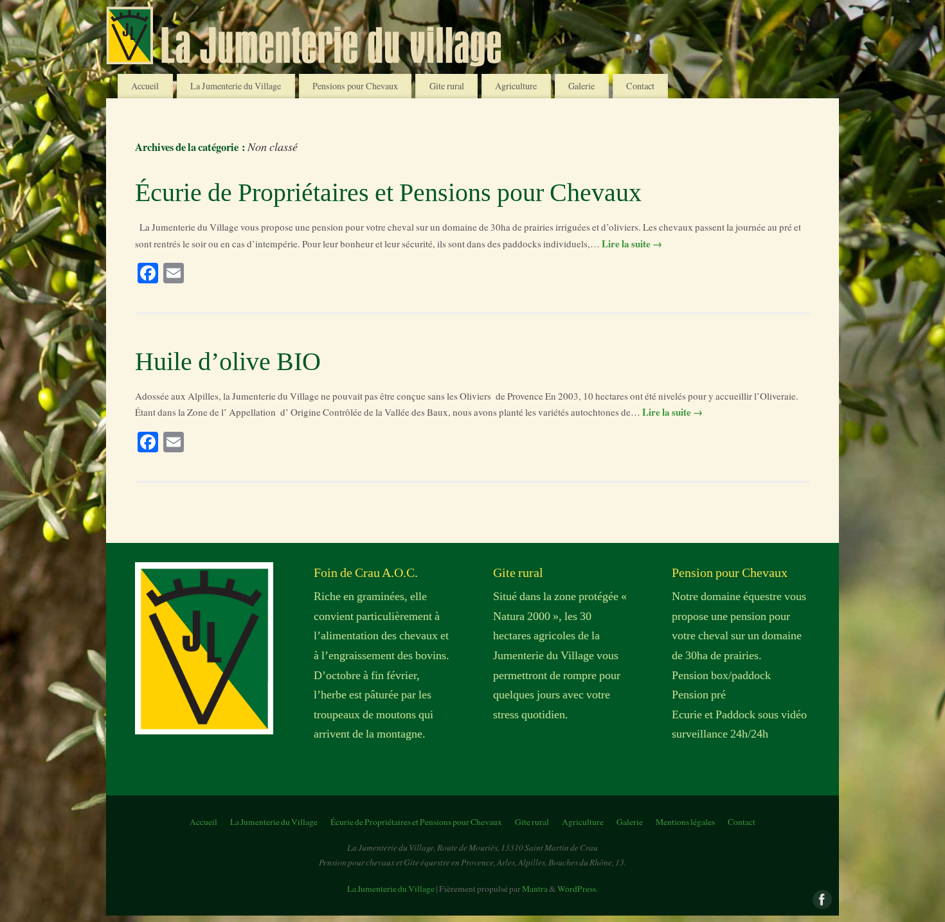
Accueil (145, 86)
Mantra (535, 888)
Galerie (581, 86)
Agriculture (516, 86)
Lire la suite (632, 243)
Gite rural (446, 86)
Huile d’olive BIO (228, 361)
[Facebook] (821, 898)
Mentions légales (685, 822)
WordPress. (577, 888)
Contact (640, 86)
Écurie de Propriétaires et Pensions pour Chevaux (388, 192)
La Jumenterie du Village (235, 86)
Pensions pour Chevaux (355, 86)
